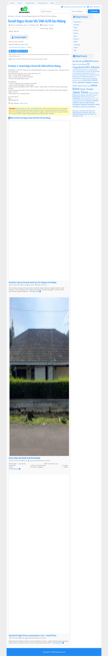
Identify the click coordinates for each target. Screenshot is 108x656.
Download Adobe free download (86, 75)
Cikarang (79, 64)
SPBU (76, 42)
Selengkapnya (35, 291)
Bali (74, 61)
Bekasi (96, 61)
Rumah (18, 16)
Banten (89, 61)
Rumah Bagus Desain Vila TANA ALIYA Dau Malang (37, 21)
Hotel (75, 27)
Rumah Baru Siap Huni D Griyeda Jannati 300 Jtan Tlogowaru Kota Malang (32, 282)
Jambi (88, 86)
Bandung (80, 61)
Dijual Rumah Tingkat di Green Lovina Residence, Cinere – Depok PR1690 (32, 635)
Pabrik (76, 33)
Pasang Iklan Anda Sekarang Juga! (73, 7)
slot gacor (76, 111)
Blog (52, 3)
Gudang (76, 24)
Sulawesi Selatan (91, 101)
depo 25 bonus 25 (90, 114)
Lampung (76, 99)
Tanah (76, 47)
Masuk (97, 7)
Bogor (74, 64)
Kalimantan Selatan (79, 95)
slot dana (83, 111)
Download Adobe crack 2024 (83, 71)
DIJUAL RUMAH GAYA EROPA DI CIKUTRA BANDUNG (24, 458)
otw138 (80, 116)
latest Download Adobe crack (87, 99)
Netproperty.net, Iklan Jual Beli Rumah (29, 108)
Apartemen (77, 22)
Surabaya (76, 106)
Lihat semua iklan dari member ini (17, 47)
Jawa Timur (24, 103)
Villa (75, 50)
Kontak (12, 51)
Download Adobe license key (87, 76)
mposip (75, 116)
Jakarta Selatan (85, 82)
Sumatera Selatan (80, 104)
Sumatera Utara (93, 104)
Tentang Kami (30, 3)
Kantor (76, 30)
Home (12, 3)
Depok (84, 64)
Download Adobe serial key (79, 78)
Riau (83, 101)
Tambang (77, 44)
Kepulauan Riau (89, 97)
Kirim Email (22, 51)
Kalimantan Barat (94, 93)
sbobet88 (76, 114)
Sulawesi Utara (78, 102)
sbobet (81, 114)
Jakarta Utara (81, 86)
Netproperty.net (60, 652)
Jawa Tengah (86, 89)
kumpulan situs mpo (88, 112)
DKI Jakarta (92, 67)
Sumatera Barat (88, 102)
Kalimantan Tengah (91, 95)
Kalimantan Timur (79, 97)
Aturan (20, 3)
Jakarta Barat (86, 80)
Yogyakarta (91, 106)
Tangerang (83, 106)
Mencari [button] (93, 11)
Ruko (75, 36)
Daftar (90, 7)
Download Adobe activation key (80, 70)
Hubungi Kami (42, 3)
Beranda (11, 16)
